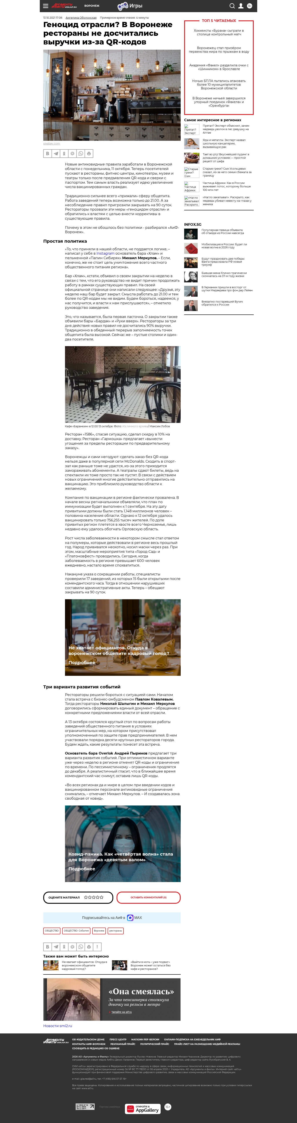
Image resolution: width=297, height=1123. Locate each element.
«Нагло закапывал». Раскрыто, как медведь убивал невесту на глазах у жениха (227, 201)
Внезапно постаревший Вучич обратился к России (222, 303)
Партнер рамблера (109, 1106)
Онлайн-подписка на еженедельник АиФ (192, 1039)
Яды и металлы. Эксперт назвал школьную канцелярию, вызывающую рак (224, 143)
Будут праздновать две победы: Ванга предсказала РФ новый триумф (223, 261)
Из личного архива (135, 426)
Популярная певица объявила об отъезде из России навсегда (223, 232)
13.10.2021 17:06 (52, 17)
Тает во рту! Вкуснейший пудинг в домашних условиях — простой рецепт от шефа (226, 158)
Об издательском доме (88, 1039)
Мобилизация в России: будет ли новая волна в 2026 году (224, 246)
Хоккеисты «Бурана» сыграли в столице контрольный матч (219, 32)
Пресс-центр (118, 1039)
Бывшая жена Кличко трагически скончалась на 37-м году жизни (224, 275)
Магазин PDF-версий (145, 1039)
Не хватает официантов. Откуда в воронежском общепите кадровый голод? (118, 650)
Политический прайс (154, 1044)
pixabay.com (51, 143)
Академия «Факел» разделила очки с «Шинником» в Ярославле (219, 67)
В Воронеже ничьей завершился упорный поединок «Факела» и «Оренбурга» (218, 102)
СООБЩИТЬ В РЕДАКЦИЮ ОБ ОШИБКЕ (96, 1048)
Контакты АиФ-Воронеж (88, 1044)
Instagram (106, 253)
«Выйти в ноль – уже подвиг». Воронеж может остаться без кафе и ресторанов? (150, 965)
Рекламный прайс (122, 1044)
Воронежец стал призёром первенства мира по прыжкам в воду (219, 50)
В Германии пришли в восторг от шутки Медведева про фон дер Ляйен (227, 289)
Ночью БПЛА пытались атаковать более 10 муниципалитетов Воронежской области (219, 84)
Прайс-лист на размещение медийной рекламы (207, 1044)
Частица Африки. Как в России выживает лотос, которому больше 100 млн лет (227, 186)
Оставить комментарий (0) (149, 897)
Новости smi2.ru (57, 1026)
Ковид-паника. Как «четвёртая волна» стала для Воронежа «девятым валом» (120, 856)
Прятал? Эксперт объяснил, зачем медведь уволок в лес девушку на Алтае (226, 129)
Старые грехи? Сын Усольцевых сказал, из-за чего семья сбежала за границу (227, 172)
